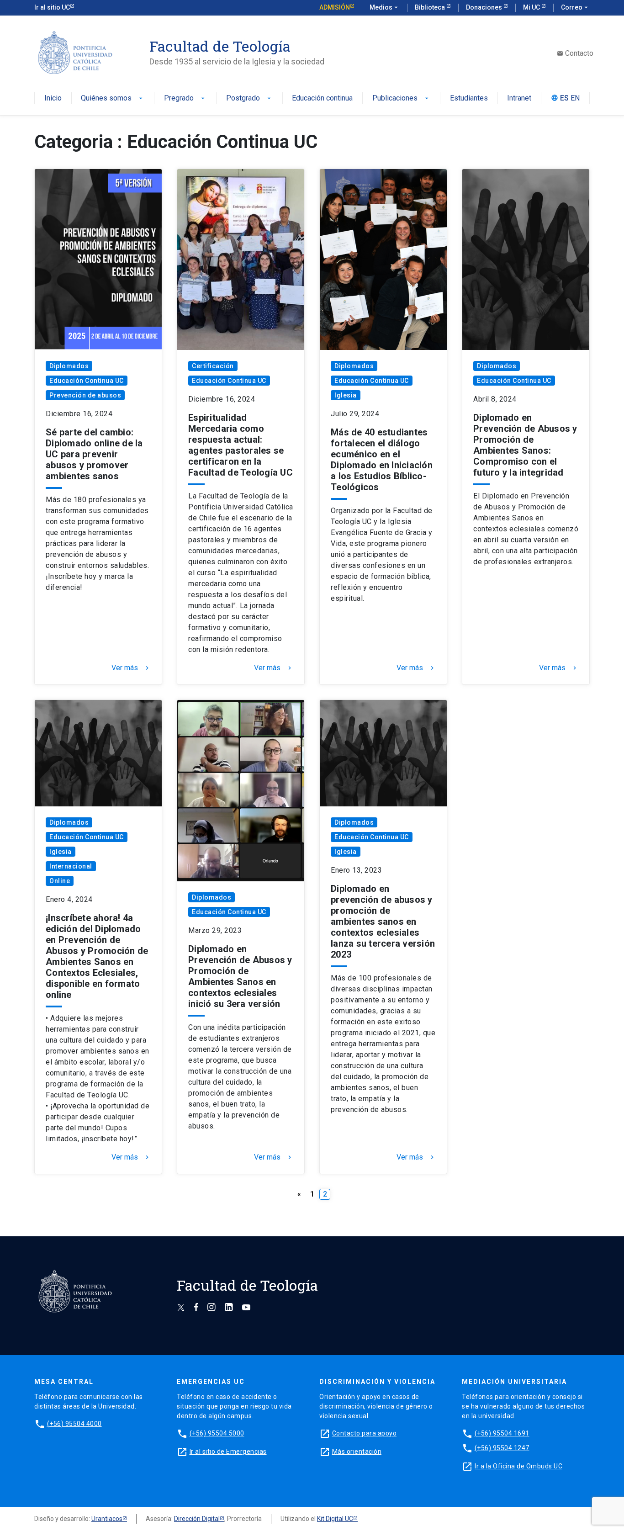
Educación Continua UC (86, 380)
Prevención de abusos (85, 395)
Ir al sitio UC (52, 7)
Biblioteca (430, 7)
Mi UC (532, 7)
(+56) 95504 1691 (502, 1433)
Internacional (70, 866)
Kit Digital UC (335, 1518)
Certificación (213, 366)
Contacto (575, 53)
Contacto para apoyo (364, 1433)
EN (575, 98)
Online (59, 881)
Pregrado (185, 98)
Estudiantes (469, 98)
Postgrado (249, 98)
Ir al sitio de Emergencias (228, 1451)
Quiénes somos (112, 98)
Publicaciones (401, 98)
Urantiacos (106, 1518)
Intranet (519, 98)
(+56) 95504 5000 (217, 1433)
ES (564, 98)
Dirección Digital (197, 1518)
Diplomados (69, 366)
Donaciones (484, 7)
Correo (575, 7)
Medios (385, 7)
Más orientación (357, 1451)
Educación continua (322, 98)
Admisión (334, 7)
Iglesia (345, 395)
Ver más (131, 668)
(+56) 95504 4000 (74, 1423)
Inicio (53, 98)
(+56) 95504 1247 (502, 1448)
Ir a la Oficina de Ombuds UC (518, 1466)
